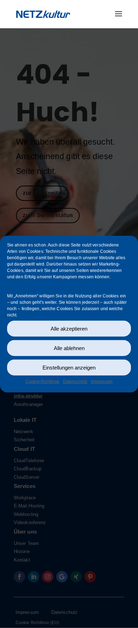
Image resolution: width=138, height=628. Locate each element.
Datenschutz (75, 381)
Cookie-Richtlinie (42, 381)
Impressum (102, 381)
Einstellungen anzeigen (69, 367)
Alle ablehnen (69, 348)
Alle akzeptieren (69, 328)
